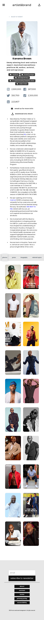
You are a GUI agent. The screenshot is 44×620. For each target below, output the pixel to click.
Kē (25, 134)
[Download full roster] (39, 5)
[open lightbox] (13, 278)
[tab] (5, 257)
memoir (13, 200)
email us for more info (24, 108)
